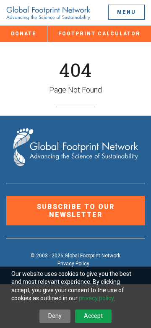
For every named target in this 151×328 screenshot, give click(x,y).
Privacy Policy (73, 264)
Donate (23, 34)
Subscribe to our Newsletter (76, 211)
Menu (126, 12)
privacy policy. (97, 298)
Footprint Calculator (99, 34)
